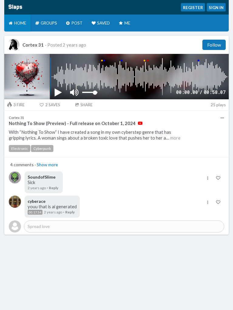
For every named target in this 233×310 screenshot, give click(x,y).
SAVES (52, 104)
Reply (53, 188)
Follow (214, 45)
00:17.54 (35, 212)
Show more (47, 164)
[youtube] (140, 123)
